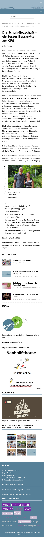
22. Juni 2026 (18, 276)
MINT (6, 504)
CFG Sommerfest (18, 526)
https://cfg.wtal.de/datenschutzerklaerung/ (16, 494)
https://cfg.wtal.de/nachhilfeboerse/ (15, 348)
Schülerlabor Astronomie (16, 517)
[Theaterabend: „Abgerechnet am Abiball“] (6, 296)
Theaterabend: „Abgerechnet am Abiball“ (25, 295)
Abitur (39, 526)
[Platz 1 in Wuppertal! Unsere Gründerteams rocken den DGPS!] (11, 452)
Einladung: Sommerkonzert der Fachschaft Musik (25, 284)
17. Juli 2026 (18, 263)
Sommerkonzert (8, 513)
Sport (27, 509)
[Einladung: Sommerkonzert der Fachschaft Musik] (6, 285)
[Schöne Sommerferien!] (6, 262)
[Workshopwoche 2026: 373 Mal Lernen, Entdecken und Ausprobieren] (11, 444)
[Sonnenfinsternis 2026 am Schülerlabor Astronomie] (11, 437)
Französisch (7, 525)
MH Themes (22, 535)
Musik (17, 513)
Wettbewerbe (9, 521)
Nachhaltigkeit (30, 525)
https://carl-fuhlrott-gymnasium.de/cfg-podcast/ (20, 420)
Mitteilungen (9, 255)
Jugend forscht (24, 521)
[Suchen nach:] (22, 17)
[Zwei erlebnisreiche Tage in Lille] (21, 444)
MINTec (8, 508)
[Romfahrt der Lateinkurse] (31, 437)
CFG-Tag (33, 518)
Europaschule (20, 504)
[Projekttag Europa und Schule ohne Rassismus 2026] (21, 452)
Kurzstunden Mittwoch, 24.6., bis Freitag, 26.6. (25, 272)
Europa (19, 508)
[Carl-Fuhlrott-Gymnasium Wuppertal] (22, 8)
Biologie (34, 521)
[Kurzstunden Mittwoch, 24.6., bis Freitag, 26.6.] (6, 274)
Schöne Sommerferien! (22, 260)
